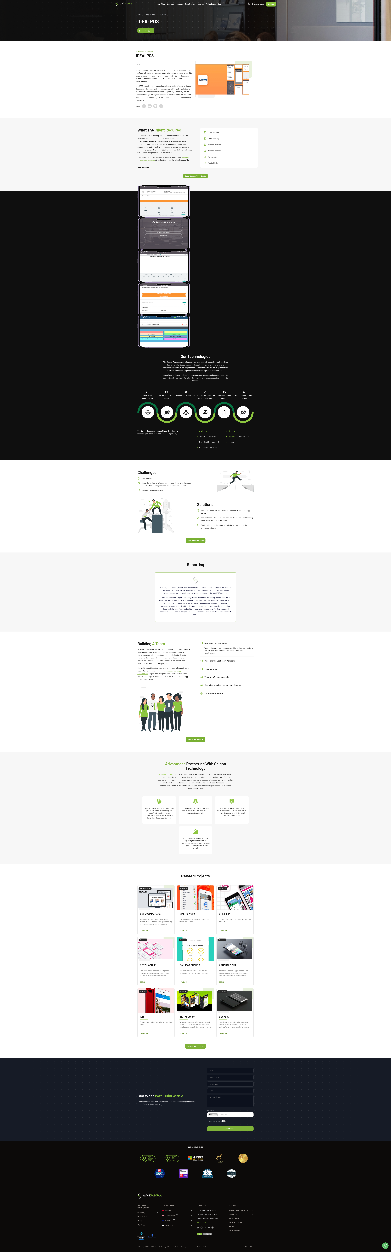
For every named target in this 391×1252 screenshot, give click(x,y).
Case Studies (189, 4)
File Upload (210, 1110)
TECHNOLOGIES (235, 1222)
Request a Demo (146, 31)
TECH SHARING (235, 1231)
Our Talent (161, 4)
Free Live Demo (258, 4)
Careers (140, 1221)
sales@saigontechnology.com (207, 1218)
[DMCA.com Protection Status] (204, 1234)
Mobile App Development (145, 51)
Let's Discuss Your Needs (195, 176)
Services (180, 4)
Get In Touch (201, 1222)
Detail (142, 931)
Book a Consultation (195, 540)
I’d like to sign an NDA (213, 1121)
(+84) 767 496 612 (211, 1210)
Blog (219, 4)
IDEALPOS (163, 15)
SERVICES (233, 1214)
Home (139, 15)
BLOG (231, 1226)
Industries (200, 4)
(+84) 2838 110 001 (210, 1214)
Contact (271, 4)
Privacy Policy (249, 1247)
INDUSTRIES (234, 1218)
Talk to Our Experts (195, 739)
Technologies (211, 4)
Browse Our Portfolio (195, 1046)
